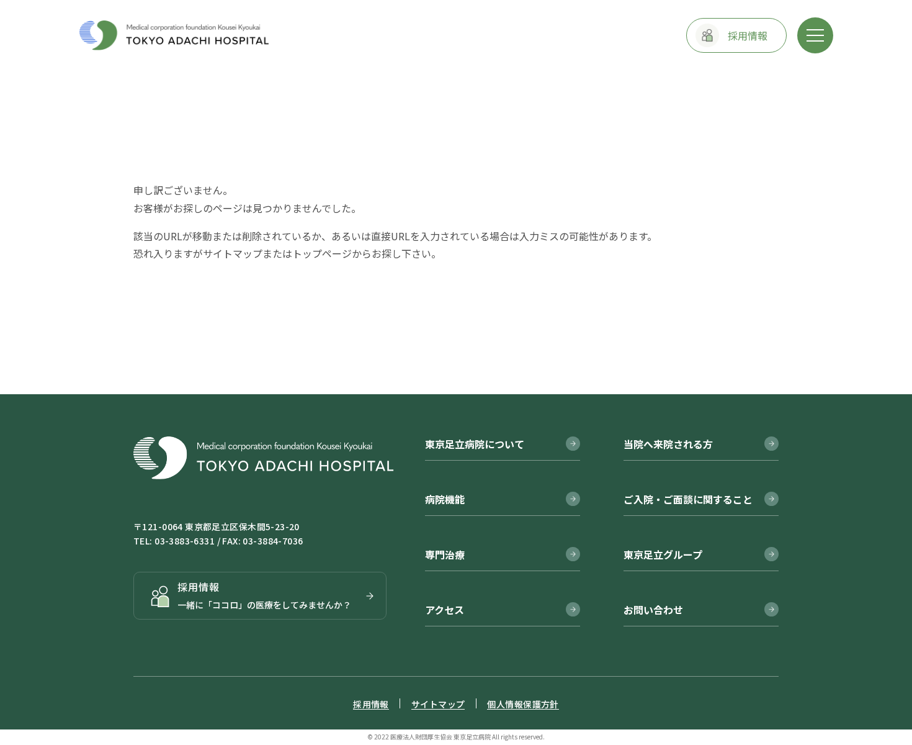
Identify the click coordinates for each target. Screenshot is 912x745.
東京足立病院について (474, 443)
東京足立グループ (663, 554)
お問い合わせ (653, 609)
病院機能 (445, 499)
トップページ (322, 253)
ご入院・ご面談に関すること (688, 499)
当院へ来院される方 (668, 443)
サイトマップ (232, 253)
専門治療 (445, 554)
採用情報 (371, 704)
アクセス (444, 609)
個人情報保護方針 (522, 704)
